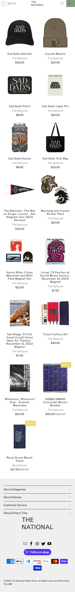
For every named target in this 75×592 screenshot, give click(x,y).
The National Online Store (24, 580)
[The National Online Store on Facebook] (31, 544)
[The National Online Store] (37, 3)
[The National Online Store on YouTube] (49, 544)
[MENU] (2, 3)
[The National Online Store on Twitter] (43, 544)
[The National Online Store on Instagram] (37, 544)
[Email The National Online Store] (25, 544)
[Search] (62, 3)
